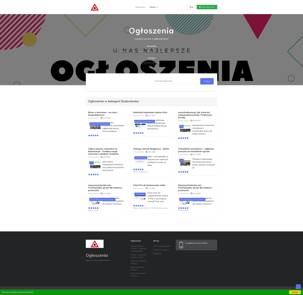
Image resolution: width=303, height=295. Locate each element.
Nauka (161, 51)
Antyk (169, 51)
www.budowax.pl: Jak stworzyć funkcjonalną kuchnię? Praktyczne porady (195, 115)
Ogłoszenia (140, 7)
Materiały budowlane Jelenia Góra (150, 112)
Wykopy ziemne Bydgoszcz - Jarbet (151, 148)
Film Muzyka (124, 51)
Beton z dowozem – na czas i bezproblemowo (103, 113)
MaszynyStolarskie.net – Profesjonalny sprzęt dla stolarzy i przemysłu (195, 188)
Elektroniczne (151, 51)
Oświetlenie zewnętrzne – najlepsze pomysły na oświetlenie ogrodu (196, 150)
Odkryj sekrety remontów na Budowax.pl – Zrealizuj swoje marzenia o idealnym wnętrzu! (103, 151)
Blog (191, 7)
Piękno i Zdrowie (137, 51)
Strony (153, 7)
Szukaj (207, 81)
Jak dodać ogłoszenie (161, 246)
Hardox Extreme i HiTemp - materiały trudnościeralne (138, 248)
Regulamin (157, 253)
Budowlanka (179, 51)
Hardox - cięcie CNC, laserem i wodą (139, 256)
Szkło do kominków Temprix (138, 262)
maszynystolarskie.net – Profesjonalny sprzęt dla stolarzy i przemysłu (105, 188)
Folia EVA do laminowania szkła (149, 185)
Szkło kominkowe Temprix (138, 268)
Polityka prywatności (161, 250)
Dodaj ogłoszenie (208, 7)
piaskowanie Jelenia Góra (151, 63)
